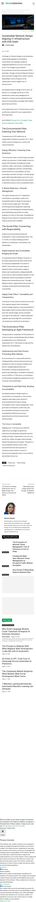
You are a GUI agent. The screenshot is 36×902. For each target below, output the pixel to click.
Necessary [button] (3, 867)
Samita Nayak (10, 45)
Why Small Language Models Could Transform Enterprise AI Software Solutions (16, 631)
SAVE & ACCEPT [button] (5, 901)
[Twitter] (15, 475)
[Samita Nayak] (3, 45)
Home (3, 10)
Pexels (32, 31)
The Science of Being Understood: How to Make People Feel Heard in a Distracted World (9, 491)
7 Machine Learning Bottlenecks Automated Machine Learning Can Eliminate (17, 686)
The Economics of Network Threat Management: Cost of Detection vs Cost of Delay (21, 546)
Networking (10, 10)
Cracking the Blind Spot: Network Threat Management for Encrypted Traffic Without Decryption (23, 560)
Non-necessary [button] (5, 884)
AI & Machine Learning (8, 625)
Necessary (5, 869)
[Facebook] (10, 475)
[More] (24, 475)
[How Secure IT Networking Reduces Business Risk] (7, 572)
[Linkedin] (20, 475)
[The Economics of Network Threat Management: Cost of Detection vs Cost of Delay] (7, 544)
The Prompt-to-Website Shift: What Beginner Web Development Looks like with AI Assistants (17, 648)
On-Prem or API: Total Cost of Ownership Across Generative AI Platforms (17, 661)
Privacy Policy (7, 826)
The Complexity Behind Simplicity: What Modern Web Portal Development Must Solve (17, 673)
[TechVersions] (18, 3)
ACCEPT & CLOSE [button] (19, 826)
